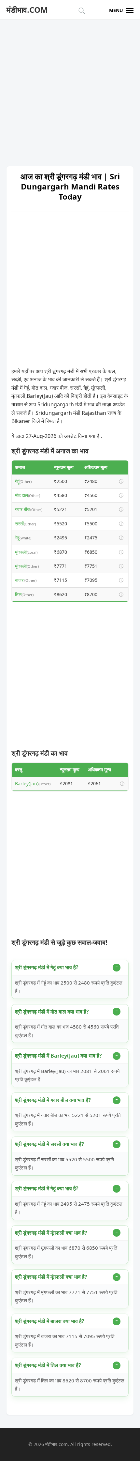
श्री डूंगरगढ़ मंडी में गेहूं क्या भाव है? (46, 967)
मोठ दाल (21, 495)
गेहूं (17, 481)
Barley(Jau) (26, 783)
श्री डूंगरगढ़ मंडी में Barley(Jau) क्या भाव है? (58, 1055)
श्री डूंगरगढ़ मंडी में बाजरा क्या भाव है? (49, 1321)
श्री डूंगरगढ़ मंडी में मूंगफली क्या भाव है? (51, 1232)
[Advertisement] (70, 90)
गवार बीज (22, 509)
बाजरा (19, 580)
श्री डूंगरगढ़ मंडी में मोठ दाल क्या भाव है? (52, 1011)
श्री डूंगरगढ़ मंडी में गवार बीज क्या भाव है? (53, 1100)
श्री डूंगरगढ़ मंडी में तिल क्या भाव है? (48, 1365)
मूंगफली (21, 552)
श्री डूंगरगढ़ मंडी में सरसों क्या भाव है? (49, 1144)
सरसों (19, 523)
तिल (18, 594)
